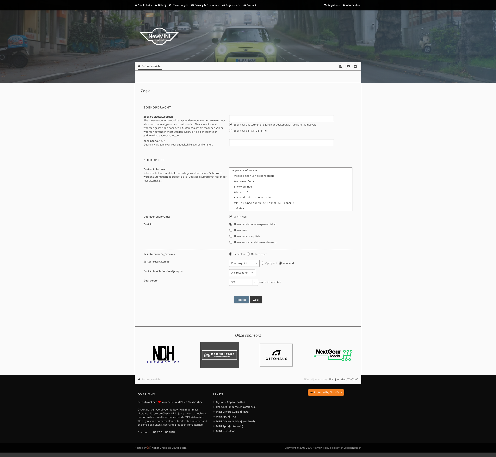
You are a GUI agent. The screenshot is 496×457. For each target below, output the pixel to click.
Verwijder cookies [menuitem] (317, 379)
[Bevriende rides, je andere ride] (290, 197)
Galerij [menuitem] (161, 5)
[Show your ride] (290, 186)
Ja (234, 216)
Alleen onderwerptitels (246, 236)
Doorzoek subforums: (157, 216)
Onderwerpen (258, 254)
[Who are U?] (290, 192)
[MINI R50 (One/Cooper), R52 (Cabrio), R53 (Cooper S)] (290, 203)
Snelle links (145, 5)
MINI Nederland (225, 431)
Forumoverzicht (151, 379)
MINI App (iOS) (226, 416)
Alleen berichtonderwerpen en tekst (254, 224)
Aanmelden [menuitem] (353, 5)
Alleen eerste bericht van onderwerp (254, 242)
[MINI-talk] (290, 208)
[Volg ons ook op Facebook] (341, 66)
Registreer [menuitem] (333, 5)
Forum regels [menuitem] (180, 5)
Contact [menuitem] (251, 5)
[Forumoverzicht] (159, 37)
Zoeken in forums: (155, 169)
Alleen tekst (240, 230)
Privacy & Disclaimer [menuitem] (207, 5)
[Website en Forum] (290, 181)
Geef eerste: (151, 280)
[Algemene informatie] (290, 170)
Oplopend (271, 263)
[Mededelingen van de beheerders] (290, 175)
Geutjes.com (179, 447)
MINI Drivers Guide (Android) (235, 421)
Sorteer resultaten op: (157, 261)
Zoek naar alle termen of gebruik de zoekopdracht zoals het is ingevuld (274, 124)
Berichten (239, 254)
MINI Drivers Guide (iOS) (232, 411)
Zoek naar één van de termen (250, 130)
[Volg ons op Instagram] (355, 66)
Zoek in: (148, 224)
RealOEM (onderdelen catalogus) (236, 407)
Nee (243, 216)
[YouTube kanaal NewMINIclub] (348, 66)
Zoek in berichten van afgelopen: (163, 271)
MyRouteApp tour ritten (230, 402)
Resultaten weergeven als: (159, 254)
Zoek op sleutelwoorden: (159, 116)
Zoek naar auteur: (154, 141)
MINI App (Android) (229, 426)
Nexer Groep (159, 447)
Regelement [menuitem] (232, 5)
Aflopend (288, 263)
